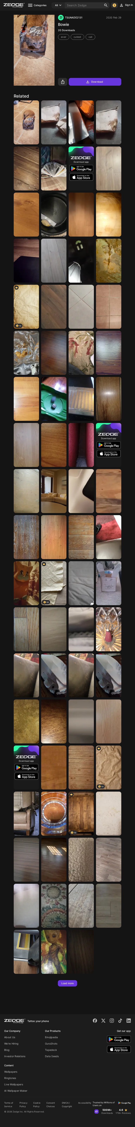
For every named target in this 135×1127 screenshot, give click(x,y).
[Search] (105, 5)
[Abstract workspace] (81, 491)
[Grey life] (81, 307)
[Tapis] (108, 537)
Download (97, 81)
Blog (6, 1049)
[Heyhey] (53, 721)
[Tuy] (53, 168)
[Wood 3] (81, 767)
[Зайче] (108, 583)
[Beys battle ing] (53, 399)
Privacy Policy (23, 1104)
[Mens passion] (26, 261)
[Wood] (26, 168)
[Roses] (81, 353)
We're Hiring (11, 1043)
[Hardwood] (81, 952)
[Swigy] (53, 122)
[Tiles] (108, 307)
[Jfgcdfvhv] (81, 629)
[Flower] (53, 906)
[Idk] (53, 629)
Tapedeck (51, 1049)
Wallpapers (10, 1071)
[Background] (26, 952)
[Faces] (108, 261)
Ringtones (10, 1078)
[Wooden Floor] (81, 537)
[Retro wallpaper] (108, 814)
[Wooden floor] (26, 537)
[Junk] (26, 675)
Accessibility (84, 1102)
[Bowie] (26, 122)
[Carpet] (81, 860)
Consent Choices (50, 1104)
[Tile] (26, 721)
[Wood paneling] (108, 399)
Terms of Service (8, 1104)
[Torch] (81, 445)
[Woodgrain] (53, 537)
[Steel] (81, 399)
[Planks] (108, 906)
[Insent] (108, 629)
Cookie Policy (37, 1104)
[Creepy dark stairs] (81, 261)
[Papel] (53, 675)
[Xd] (26, 491)
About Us (9, 1037)
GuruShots (51, 1043)
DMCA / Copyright (67, 1104)
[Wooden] (108, 353)
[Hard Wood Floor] (108, 860)
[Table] (81, 906)
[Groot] (53, 952)
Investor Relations (14, 1056)
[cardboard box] (26, 906)
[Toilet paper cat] (26, 583)
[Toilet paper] (81, 721)
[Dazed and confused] (81, 122)
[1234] (53, 215)
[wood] (53, 353)
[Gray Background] (81, 583)
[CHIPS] (26, 353)
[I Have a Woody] (26, 215)
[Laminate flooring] (53, 261)
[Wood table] (108, 215)
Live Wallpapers (13, 1084)
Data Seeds (52, 1056)
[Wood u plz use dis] (26, 399)
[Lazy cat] (26, 814)
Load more (67, 983)
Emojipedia (51, 1037)
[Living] (53, 491)
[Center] (53, 814)
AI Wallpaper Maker (15, 1090)
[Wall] (53, 860)
